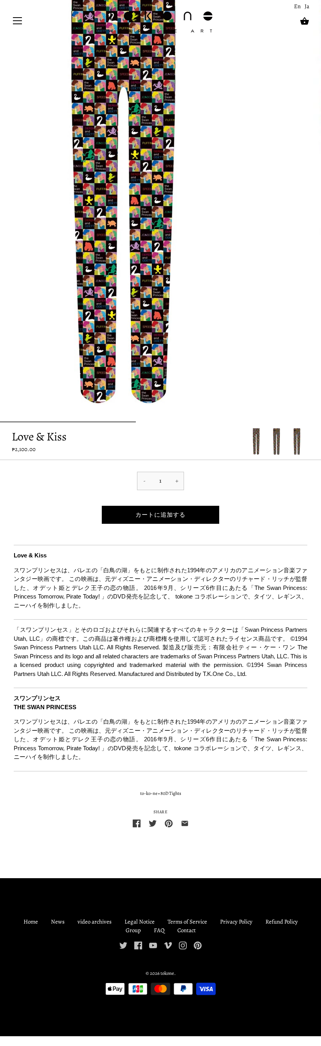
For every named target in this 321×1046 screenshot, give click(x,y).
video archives (95, 922)
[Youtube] (153, 945)
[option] (256, 442)
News (58, 922)
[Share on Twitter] (153, 822)
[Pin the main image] (169, 822)
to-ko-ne (148, 793)
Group (133, 930)
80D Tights (170, 793)
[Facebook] (138, 945)
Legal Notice (139, 922)
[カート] (304, 21)
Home (30, 922)
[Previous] (248, 442)
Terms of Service (187, 922)
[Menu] (17, 22)
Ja (307, 6)
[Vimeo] (168, 945)
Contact (186, 930)
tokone (167, 973)
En (297, 6)
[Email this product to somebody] (185, 822)
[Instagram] (183, 945)
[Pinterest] (198, 945)
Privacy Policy (236, 922)
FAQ (159, 930)
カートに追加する (160, 515)
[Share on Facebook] (137, 822)
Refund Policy (281, 922)
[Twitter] (123, 945)
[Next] (309, 442)
